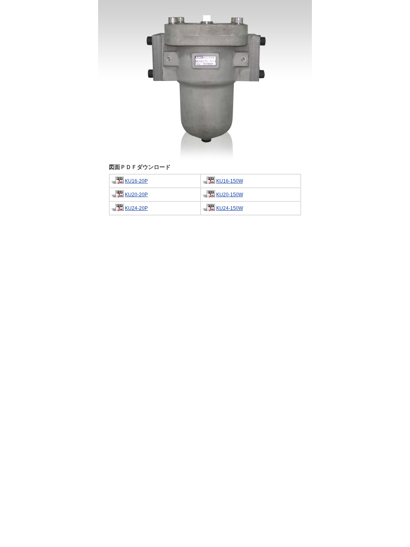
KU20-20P (136, 194)
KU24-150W (229, 208)
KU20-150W (229, 194)
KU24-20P (136, 208)
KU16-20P (136, 181)
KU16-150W (229, 181)
